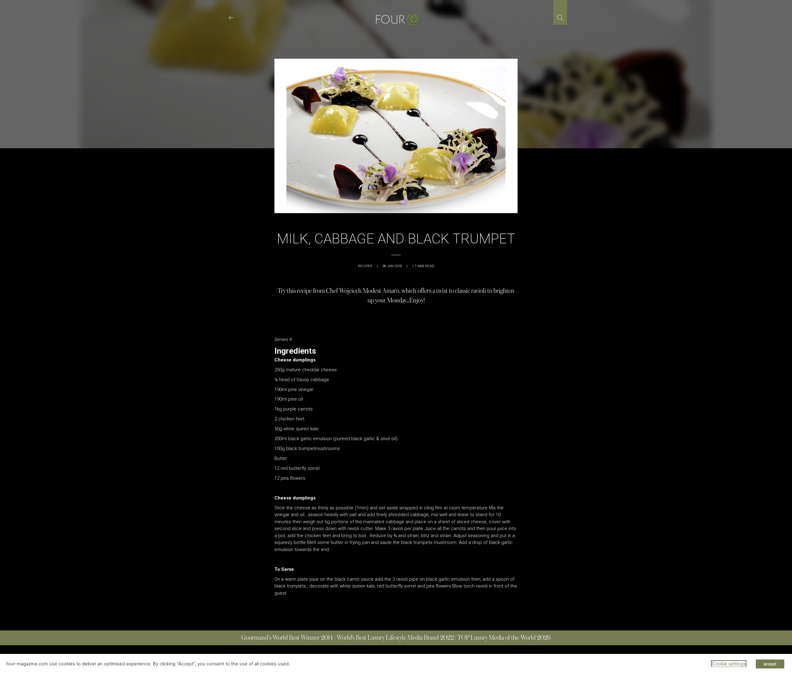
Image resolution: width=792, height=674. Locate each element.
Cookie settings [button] (729, 664)
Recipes (365, 266)
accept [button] (770, 663)
